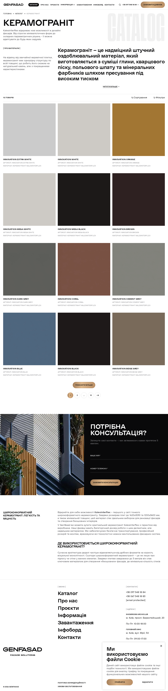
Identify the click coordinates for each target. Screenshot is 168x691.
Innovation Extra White (17, 159)
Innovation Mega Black (72, 229)
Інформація (67, 5)
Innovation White (68, 159)
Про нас (45, 5)
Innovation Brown (123, 229)
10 (91, 395)
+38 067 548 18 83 (135, 596)
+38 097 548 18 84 (129, 5)
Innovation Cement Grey (126, 299)
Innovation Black (68, 368)
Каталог (68, 593)
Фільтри (160, 97)
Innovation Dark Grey (16, 299)
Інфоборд (98, 5)
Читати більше (110, 87)
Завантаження (84, 5)
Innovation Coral (68, 299)
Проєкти (54, 5)
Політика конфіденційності (72, 683)
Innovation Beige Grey (125, 368)
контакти (109, 5)
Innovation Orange (123, 159)
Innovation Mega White (17, 229)
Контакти (69, 637)
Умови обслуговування (70, 686)
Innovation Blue (12, 368)
